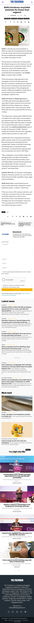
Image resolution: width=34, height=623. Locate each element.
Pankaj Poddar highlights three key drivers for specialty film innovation (17, 534)
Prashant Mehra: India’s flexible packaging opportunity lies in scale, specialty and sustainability (16, 309)
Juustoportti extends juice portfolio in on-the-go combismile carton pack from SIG (25, 224)
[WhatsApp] (17, 22)
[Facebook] (10, 22)
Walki (7, 212)
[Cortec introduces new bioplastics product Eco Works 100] (17, 403)
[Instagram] (12, 611)
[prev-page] (14, 570)
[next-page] (18, 570)
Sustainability (26, 18)
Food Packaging (7, 18)
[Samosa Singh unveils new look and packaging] (17, 429)
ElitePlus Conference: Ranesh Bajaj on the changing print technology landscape (17, 505)
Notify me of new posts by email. (11, 287)
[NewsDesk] (9, 15)
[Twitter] (14, 22)
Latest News (20, 18)
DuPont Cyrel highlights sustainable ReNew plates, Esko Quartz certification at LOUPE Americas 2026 (17, 381)
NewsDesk (13, 15)
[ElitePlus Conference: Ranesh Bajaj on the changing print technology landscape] (17, 494)
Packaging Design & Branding (10, 438)
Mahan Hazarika (17, 483)
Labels (3, 344)
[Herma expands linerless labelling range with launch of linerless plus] (17, 549)
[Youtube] (25, 611)
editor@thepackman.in (17, 608)
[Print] (28, 22)
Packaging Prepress (7, 377)
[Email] (25, 22)
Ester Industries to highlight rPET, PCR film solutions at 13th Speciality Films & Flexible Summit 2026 (17, 366)
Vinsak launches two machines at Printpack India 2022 (8, 223)
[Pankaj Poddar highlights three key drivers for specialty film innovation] (17, 522)
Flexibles (4, 305)
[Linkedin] (21, 22)
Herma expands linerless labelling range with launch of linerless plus (17, 561)
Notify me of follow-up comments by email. (14, 285)
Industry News (14, 18)
